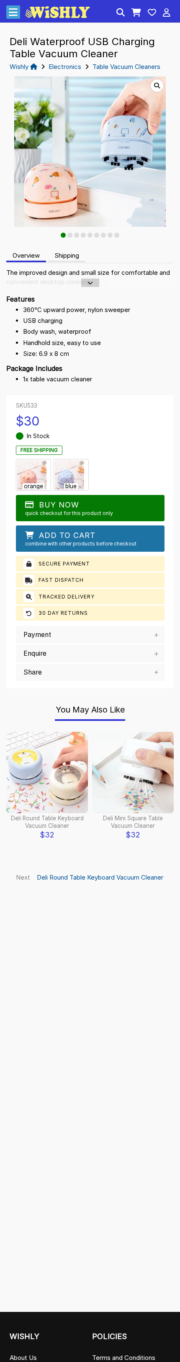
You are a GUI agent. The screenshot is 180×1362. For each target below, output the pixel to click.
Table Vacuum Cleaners (126, 67)
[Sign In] (166, 13)
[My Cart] (136, 13)
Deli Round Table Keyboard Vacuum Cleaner (100, 877)
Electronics (65, 67)
